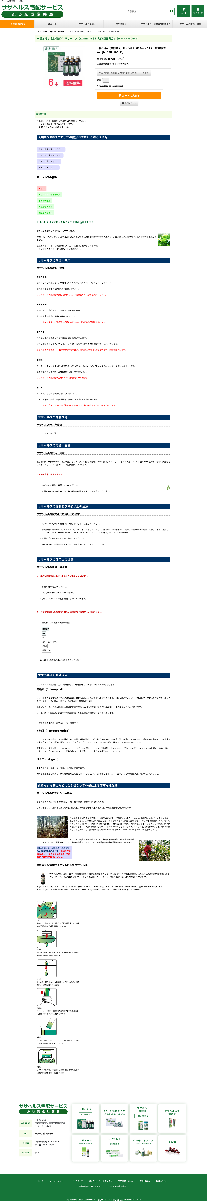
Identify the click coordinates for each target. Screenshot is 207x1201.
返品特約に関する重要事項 (111, 86)
